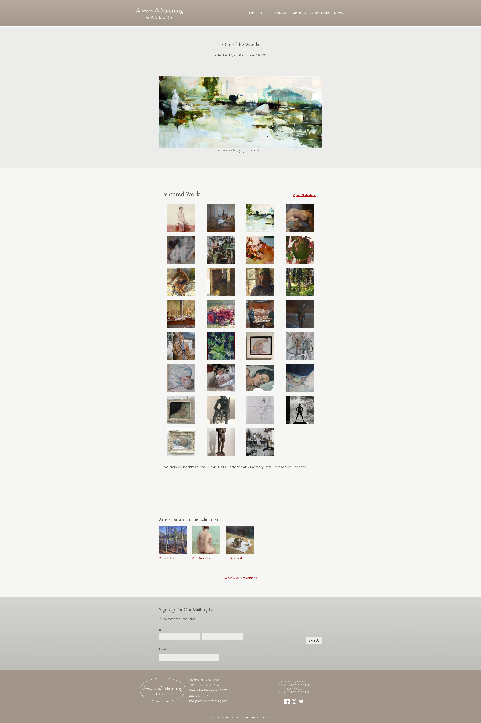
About (266, 13)
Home (252, 13)
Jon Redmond (234, 558)
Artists (299, 13)
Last (205, 630)
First (161, 630)
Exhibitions (320, 13)
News (338, 13)
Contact (282, 13)
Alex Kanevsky (201, 558)
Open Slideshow (304, 195)
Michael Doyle (167, 558)
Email (164, 649)
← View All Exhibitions (240, 578)
